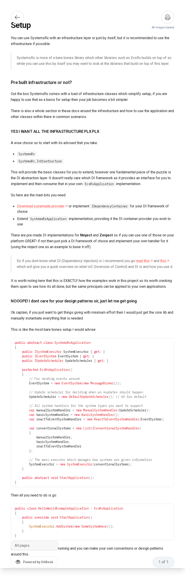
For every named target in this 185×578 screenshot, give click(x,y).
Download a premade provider (41, 206)
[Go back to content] (17, 17)
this (163, 261)
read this (143, 261)
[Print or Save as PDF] (167, 17)
